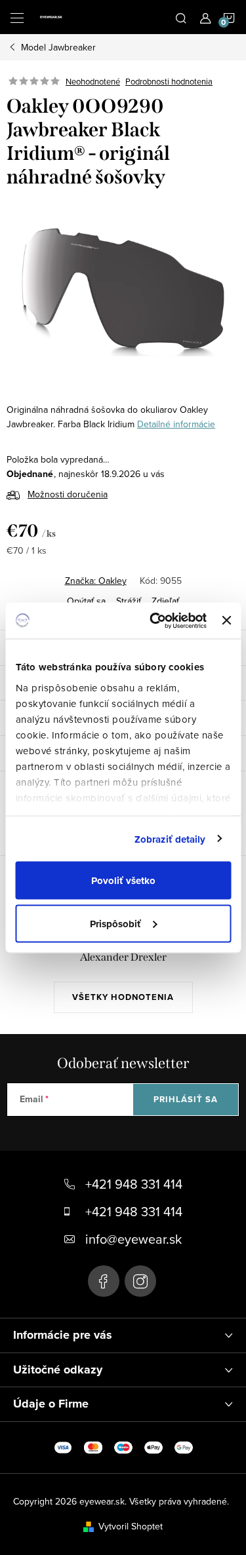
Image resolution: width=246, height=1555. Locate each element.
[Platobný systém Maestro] (123, 1446)
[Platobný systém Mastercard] (93, 1446)
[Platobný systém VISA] (63, 1446)
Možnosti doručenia (68, 494)
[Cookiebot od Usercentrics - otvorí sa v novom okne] (154, 620)
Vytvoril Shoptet (130, 1526)
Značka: (96, 580)
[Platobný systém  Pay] (153, 1446)
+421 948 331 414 (133, 1183)
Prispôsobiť (115, 923)
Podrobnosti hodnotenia (169, 81)
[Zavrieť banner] (226, 620)
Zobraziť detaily (170, 839)
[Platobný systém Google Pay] (184, 1446)
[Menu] (17, 17)
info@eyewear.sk (133, 1238)
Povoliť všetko (123, 880)
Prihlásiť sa (186, 1099)
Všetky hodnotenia (123, 997)
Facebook (103, 1281)
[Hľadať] (181, 17)
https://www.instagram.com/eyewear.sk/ (140, 1281)
